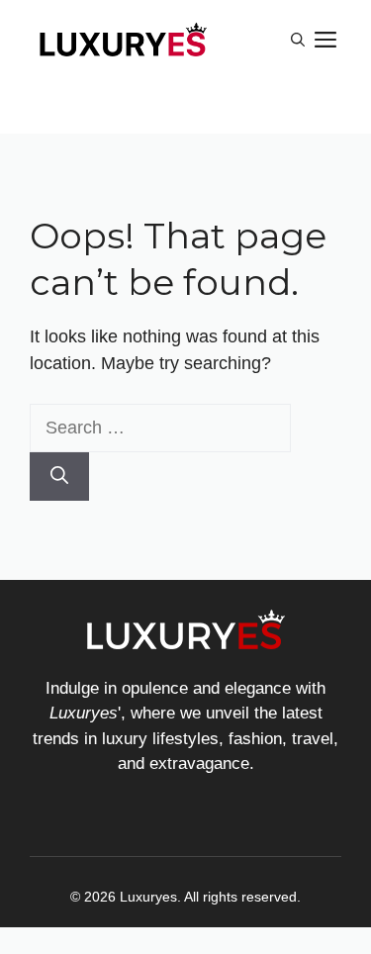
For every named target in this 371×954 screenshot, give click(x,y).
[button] (298, 39)
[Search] (59, 476)
